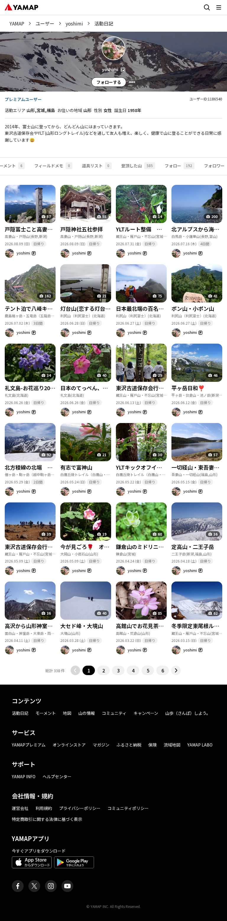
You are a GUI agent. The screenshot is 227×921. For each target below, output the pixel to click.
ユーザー (44, 23)
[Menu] (132, 82)
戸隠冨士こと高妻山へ (31, 229)
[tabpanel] (113, 425)
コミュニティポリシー (128, 808)
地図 (67, 713)
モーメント (45, 713)
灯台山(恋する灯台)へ (86, 308)
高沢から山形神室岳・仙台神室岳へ (47, 626)
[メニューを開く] (219, 7)
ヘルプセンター (57, 776)
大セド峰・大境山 (81, 626)
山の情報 (86, 713)
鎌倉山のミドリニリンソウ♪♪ (153, 546)
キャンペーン (146, 713)
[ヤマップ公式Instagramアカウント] (51, 886)
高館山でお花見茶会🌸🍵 (146, 626)
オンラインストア (69, 745)
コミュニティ (114, 713)
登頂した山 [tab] (137, 166)
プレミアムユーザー (23, 99)
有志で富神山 (76, 467)
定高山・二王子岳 (192, 546)
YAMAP (16, 23)
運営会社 (20, 808)
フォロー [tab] (178, 166)
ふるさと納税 (128, 745)
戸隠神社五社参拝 (81, 229)
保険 (152, 745)
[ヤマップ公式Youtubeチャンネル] (67, 886)
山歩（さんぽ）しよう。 (187, 713)
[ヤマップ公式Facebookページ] (18, 886)
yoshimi (74, 23)
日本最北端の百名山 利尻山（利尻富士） (166, 308)
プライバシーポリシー (79, 808)
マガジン (101, 745)
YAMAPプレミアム (29, 745)
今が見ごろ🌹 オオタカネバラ (98, 546)
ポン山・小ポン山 (192, 308)
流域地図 (172, 745)
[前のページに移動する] (75, 670)
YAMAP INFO (23, 776)
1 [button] (88, 670)
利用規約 (43, 808)
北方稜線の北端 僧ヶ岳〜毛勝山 (45, 467)
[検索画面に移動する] (207, 7)
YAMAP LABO (200, 745)
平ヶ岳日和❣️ (188, 388)
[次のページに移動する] (176, 670)
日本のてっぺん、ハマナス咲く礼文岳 (105, 388)
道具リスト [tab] (95, 166)
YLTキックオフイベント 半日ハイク (160, 467)
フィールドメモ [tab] (52, 166)
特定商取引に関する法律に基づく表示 (47, 819)
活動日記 (20, 713)
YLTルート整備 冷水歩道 (147, 229)
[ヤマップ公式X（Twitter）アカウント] (34, 886)
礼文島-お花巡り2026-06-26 (38, 388)
